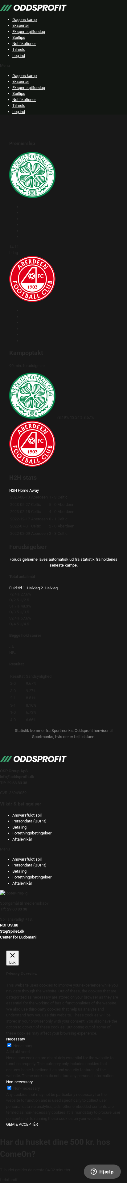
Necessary (22, 1046)
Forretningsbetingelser (31, 833)
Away (34, 490)
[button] (63, 66)
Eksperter (20, 25)
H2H (13, 490)
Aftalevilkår (22, 839)
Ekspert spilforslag (28, 31)
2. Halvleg (49, 588)
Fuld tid (15, 588)
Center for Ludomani (18, 937)
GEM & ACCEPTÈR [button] (22, 1124)
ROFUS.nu (9, 925)
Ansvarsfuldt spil (27, 815)
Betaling (19, 827)
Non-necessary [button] (19, 1082)
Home (23, 490)
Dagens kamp (24, 19)
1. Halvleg (31, 588)
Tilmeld (18, 49)
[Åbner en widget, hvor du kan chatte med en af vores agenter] (102, 1172)
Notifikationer (24, 43)
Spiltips (18, 37)
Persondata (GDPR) (29, 821)
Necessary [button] (15, 1039)
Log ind (18, 55)
